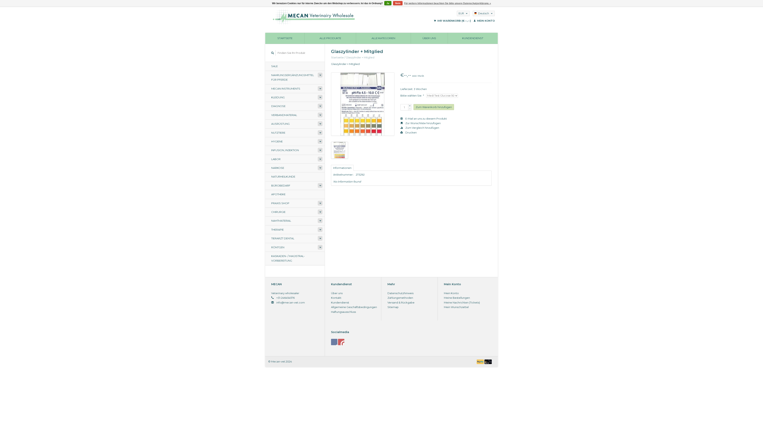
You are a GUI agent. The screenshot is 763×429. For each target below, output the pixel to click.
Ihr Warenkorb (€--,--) (454, 20)
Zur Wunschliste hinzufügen (423, 123)
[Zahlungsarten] (481, 361)
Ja (387, 3)
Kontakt (336, 297)
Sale (274, 66)
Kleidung (278, 97)
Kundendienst (472, 38)
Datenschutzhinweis (400, 293)
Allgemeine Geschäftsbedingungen (354, 307)
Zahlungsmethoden (400, 297)
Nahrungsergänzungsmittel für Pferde (292, 77)
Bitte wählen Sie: (412, 95)
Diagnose (278, 106)
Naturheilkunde (283, 176)
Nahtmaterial (281, 220)
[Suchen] (273, 53)
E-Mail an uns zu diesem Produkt (426, 118)
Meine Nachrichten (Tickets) (462, 302)
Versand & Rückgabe (400, 302)
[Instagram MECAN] (341, 342)
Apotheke (278, 194)
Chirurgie (278, 212)
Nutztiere (278, 132)
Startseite (284, 38)
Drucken (411, 132)
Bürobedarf (280, 185)
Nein (397, 3)
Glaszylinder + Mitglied (360, 57)
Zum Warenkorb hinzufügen (434, 107)
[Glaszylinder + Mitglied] (362, 104)
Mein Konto (485, 20)
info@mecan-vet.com (290, 302)
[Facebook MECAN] (334, 342)
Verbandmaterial (284, 115)
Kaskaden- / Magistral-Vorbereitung (288, 258)
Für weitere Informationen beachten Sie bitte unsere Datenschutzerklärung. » (447, 3)
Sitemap (393, 307)
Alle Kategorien (383, 38)
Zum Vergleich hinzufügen (422, 127)
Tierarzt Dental (282, 238)
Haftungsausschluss (343, 311)
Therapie (277, 229)
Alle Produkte (330, 38)
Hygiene (277, 141)
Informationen (342, 167)
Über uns (429, 38)
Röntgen (277, 247)
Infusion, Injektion (285, 150)
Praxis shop (280, 203)
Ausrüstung (280, 123)
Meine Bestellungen (457, 297)
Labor (276, 159)
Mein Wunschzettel (456, 307)
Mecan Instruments (285, 88)
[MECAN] (338, 17)
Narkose (277, 167)
